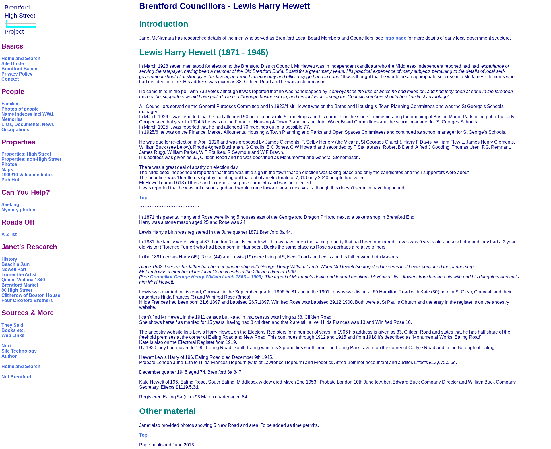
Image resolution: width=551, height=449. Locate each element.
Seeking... (12, 204)
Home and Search (20, 58)
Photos (9, 164)
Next (6, 345)
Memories (12, 119)
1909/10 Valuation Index (27, 174)
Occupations (15, 129)
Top (143, 197)
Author (9, 356)
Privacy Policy (16, 73)
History (9, 259)
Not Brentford (16, 376)
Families (10, 103)
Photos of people (20, 109)
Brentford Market (19, 284)
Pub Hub (11, 179)
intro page (395, 38)
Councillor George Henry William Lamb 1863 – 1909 (205, 276)
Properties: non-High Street (31, 159)
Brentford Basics (19, 68)
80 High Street (16, 290)
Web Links (12, 335)
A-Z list (9, 234)
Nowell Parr (13, 269)
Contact (10, 79)
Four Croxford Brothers (27, 300)
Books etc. (13, 330)
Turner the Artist (18, 274)
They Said (12, 325)
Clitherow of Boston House (30, 295)
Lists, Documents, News (27, 124)
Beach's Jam (15, 264)
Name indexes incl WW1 (27, 114)
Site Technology (19, 351)
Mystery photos (18, 209)
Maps (7, 169)
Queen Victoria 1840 (23, 279)
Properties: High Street (26, 154)
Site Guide (12, 63)
